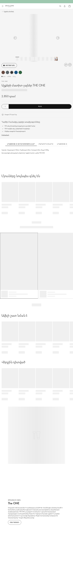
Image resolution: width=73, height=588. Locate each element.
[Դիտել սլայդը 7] (43, 59)
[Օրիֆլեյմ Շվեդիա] (9, 6)
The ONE (5, 81)
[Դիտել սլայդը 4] (30, 59)
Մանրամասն (5, 135)
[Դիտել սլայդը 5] (34, 59)
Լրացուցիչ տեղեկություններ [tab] (21, 144)
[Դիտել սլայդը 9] (51, 59)
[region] (36, 38)
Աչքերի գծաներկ (9, 11)
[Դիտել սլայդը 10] (56, 59)
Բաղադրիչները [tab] (46, 144)
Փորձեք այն (10, 65)
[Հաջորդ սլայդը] (57, 37)
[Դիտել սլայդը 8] (47, 59)
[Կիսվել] (65, 64)
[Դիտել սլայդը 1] (17, 59)
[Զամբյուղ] (70, 6)
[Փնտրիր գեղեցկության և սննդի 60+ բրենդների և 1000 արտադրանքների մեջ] (60, 6)
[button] (3, 72)
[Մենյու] (2, 6)
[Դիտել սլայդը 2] (21, 59)
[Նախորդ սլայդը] (15, 37)
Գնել (40, 106)
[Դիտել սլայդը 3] (26, 59)
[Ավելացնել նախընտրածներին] (69, 64)
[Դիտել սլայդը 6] (39, 59)
